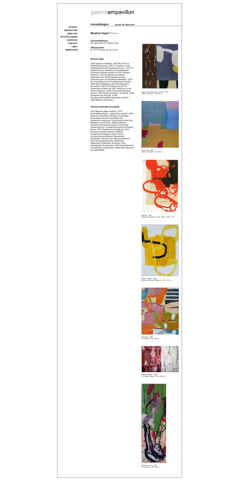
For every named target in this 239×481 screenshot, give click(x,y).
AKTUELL (73, 27)
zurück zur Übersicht (124, 25)
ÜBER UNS (72, 34)
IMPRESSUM (72, 50)
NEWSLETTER (71, 30)
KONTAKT (73, 43)
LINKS (75, 47)
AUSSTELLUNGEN (69, 37)
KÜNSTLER (72, 40)
